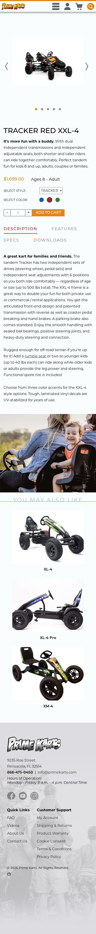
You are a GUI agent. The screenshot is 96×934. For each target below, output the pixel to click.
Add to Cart (48, 213)
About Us (15, 833)
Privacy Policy (49, 857)
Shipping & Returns (54, 825)
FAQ (11, 818)
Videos (13, 825)
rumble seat (35, 356)
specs (11, 240)
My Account (47, 818)
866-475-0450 (20, 772)
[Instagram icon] (34, 796)
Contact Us (17, 841)
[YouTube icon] (23, 796)
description (20, 229)
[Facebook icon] (11, 796)
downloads (50, 240)
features (64, 229)
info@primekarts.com (57, 772)
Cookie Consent (51, 841)
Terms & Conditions (54, 849)
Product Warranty (53, 833)
